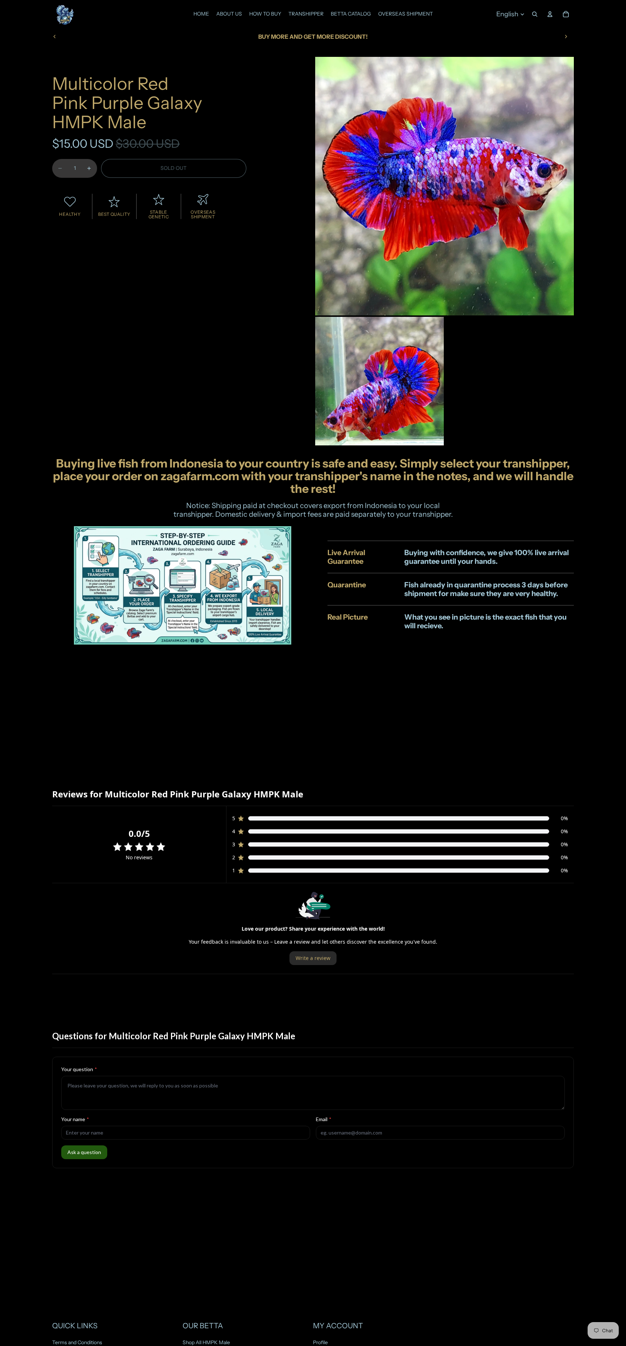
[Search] (535, 14)
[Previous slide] (55, 37)
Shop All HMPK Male (206, 1342)
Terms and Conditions (77, 1342)
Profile (320, 1342)
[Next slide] (566, 37)
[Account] (550, 14)
